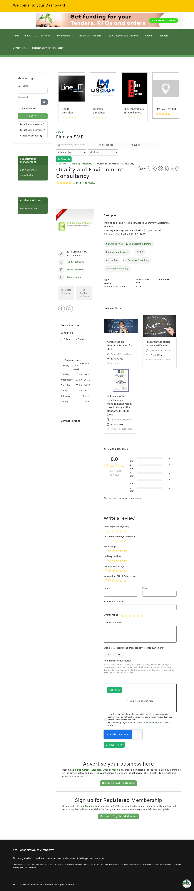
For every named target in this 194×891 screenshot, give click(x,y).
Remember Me (28, 108)
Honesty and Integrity (115, 566)
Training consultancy (82, 164)
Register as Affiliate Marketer (47, 48)
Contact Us (19, 48)
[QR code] (167, 169)
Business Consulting (138, 260)
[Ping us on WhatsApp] (69, 308)
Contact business (84, 295)
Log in (32, 116)
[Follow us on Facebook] (61, 308)
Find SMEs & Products (89, 35)
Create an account (30, 136)
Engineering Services (117, 252)
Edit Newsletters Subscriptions (28, 173)
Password (23, 97)
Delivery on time (112, 556)
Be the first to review (84, 183)
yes (109, 654)
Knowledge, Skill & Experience (119, 576)
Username (23, 86)
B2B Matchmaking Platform (123, 35)
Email (145, 588)
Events (148, 35)
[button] (186, 884)
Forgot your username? (32, 130)
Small (105, 770)
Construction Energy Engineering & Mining (129, 244)
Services (45, 35)
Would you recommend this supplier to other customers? (134, 648)
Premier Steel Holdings (164, 111)
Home (16, 35)
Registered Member (83, 806)
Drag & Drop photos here (140, 701)
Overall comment (113, 622)
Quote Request (66, 292)
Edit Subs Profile (28, 208)
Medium (116, 770)
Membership (63, 35)
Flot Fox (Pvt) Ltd (134, 109)
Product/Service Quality (116, 526)
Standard (96, 770)
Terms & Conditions (145, 723)
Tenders (164, 35)
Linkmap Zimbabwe (68, 111)
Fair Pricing (110, 546)
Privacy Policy (165, 723)
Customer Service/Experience (119, 536)
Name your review (113, 601)
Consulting (61, 164)
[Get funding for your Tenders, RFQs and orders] (109, 20)
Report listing (74, 277)
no (119, 654)
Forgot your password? (32, 124)
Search (65, 159)
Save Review (115, 745)
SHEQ (140, 252)
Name (107, 588)
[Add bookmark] (178, 169)
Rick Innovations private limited (102, 111)
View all (60, 132)
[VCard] (172, 169)
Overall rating (111, 615)
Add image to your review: (117, 661)
